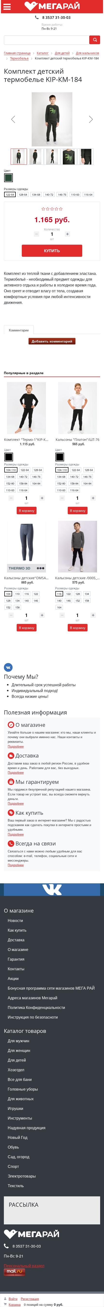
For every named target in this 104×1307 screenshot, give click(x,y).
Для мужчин (18, 1040)
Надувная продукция (26, 1127)
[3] (52, 208)
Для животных (21, 1098)
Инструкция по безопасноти (33, 1017)
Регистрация (30, 1298)
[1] (43, 208)
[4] (56, 208)
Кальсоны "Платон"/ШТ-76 (77, 439)
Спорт (13, 1166)
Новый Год (17, 1137)
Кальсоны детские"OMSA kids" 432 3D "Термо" (42, 578)
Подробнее (16, 746)
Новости (15, 920)
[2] (48, 208)
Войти (13, 1298)
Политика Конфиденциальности (36, 1007)
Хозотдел (16, 1069)
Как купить (17, 930)
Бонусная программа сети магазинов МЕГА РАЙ (51, 988)
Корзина (15, 1304)
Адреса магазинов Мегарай (32, 997)
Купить (52, 250)
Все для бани (20, 1079)
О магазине (18, 949)
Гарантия (16, 959)
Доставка (16, 940)
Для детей (17, 1060)
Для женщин (19, 1050)
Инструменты (20, 1118)
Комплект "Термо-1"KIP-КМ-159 (30, 439)
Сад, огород (18, 1156)
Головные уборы (23, 1089)
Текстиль (16, 1185)
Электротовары (22, 1176)
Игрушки (15, 1108)
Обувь (13, 1147)
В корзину (26, 510)
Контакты (16, 968)
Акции (13, 978)
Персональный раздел (24, 1265)
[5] (61, 208)
